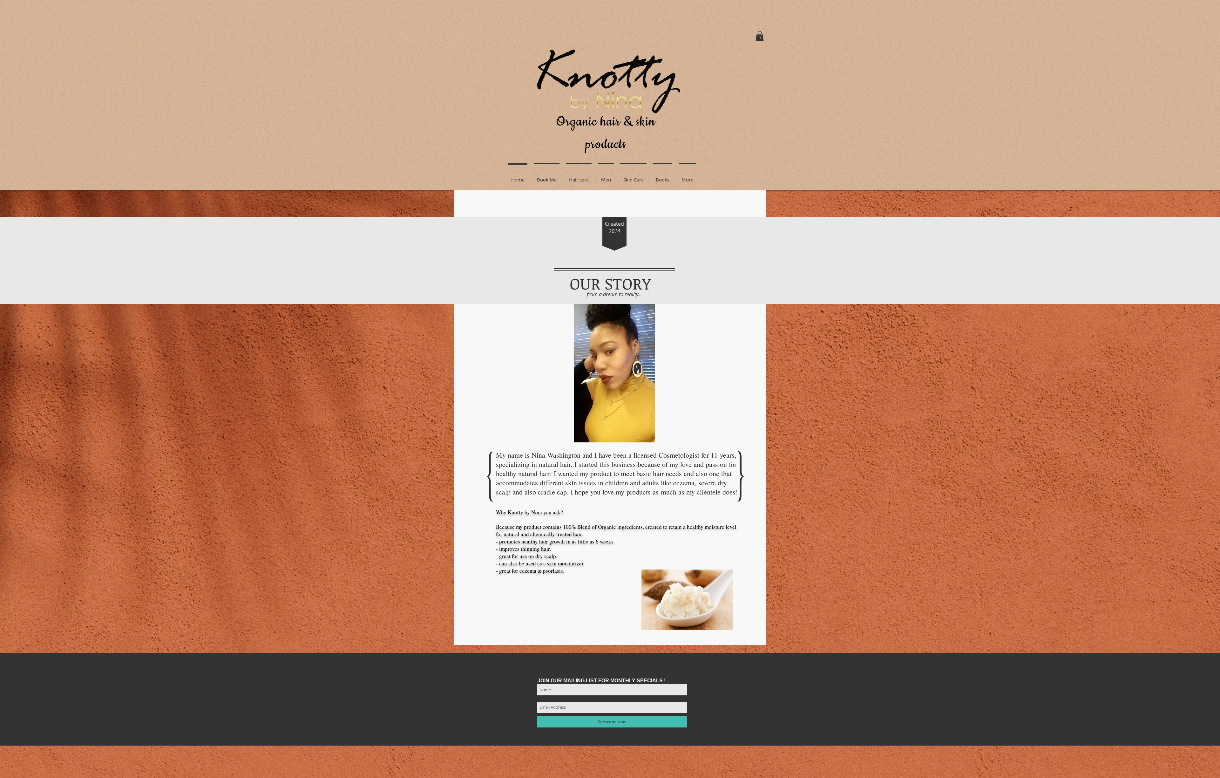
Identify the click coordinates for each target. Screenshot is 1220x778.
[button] (760, 36)
